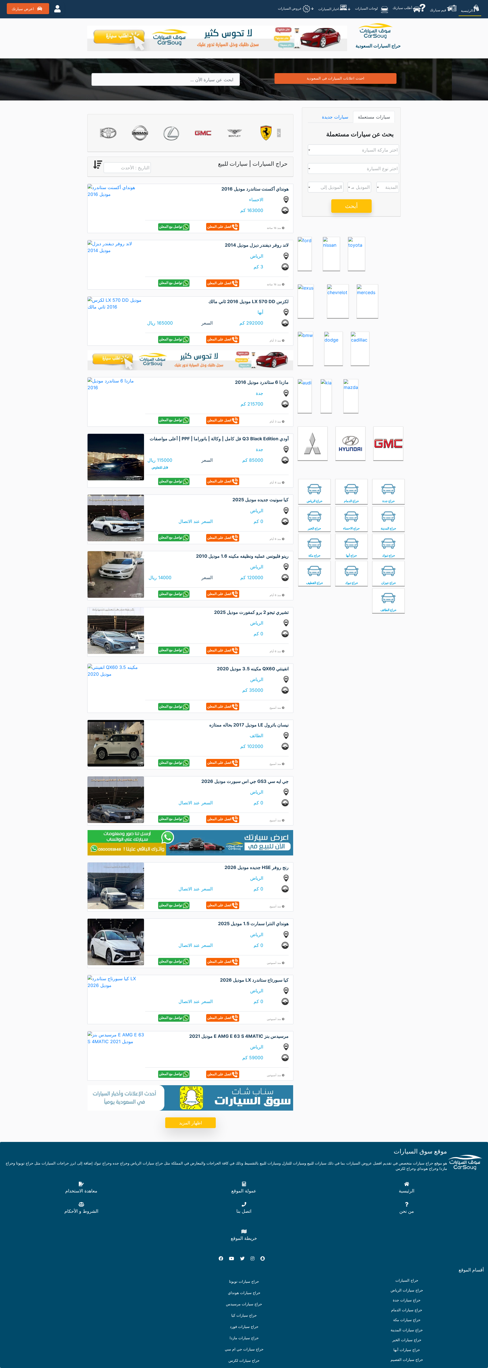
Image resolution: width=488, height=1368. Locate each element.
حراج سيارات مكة (407, 1320)
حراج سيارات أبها (406, 1350)
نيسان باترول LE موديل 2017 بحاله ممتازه (249, 725)
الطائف (256, 735)
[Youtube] (234, 1258)
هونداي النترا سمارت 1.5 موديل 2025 (253, 923)
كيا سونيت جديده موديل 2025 (260, 499)
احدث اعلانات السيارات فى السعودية (335, 78)
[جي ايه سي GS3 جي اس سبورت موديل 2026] (116, 799)
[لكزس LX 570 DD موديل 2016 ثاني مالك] (116, 303)
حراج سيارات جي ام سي (244, 1349)
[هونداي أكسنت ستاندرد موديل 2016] (116, 190)
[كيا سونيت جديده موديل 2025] (116, 517)
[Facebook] (223, 1258)
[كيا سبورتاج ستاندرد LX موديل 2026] (116, 981)
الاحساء (256, 199)
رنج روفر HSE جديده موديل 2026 (257, 867)
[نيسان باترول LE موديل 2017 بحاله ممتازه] (116, 743)
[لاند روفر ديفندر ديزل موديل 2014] (116, 246)
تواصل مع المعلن (171, 226)
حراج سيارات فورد (244, 1327)
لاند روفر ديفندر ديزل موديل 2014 (257, 245)
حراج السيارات (406, 1280)
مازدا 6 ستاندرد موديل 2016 (262, 382)
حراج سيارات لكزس (244, 1360)
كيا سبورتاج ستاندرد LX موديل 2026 (254, 980)
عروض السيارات (290, 8)
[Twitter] (244, 1258)
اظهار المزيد (190, 1123)
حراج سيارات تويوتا (244, 1281)
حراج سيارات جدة (407, 1300)
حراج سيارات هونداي (244, 1293)
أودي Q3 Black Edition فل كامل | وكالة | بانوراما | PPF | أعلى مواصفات (219, 438)
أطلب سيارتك (403, 7)
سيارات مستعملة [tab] (374, 117)
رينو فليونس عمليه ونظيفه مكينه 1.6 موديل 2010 (242, 556)
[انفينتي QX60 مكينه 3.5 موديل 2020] (116, 670)
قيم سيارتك (438, 10)
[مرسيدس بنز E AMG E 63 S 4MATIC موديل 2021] (116, 1038)
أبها (260, 312)
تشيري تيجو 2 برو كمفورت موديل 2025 (251, 612)
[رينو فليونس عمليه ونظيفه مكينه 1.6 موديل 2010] (116, 574)
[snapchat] (264, 1258)
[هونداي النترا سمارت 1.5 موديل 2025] (116, 941)
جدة (259, 393)
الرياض (256, 256)
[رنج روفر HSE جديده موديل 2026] (116, 885)
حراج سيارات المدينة (407, 1330)
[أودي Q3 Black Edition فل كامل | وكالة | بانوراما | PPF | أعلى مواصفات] (116, 456)
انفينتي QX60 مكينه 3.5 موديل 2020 (253, 668)
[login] (57, 9)
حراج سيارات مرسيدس (244, 1304)
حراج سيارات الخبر (406, 1340)
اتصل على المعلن (219, 226)
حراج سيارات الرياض (407, 1290)
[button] (102, 132)
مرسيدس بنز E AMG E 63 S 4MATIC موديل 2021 (239, 1036)
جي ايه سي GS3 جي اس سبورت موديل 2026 (245, 781)
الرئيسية (467, 10)
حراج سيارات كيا (244, 1315)
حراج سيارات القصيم (407, 1360)
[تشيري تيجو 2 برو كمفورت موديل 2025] (116, 630)
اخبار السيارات (329, 9)
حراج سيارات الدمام (406, 1310)
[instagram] (254, 1258)
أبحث (351, 206)
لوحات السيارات (367, 8)
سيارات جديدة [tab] (335, 117)
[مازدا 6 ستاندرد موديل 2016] (116, 384)
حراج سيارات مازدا (244, 1338)
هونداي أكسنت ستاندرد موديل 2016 (255, 189)
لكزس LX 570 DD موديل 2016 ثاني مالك (248, 301)
